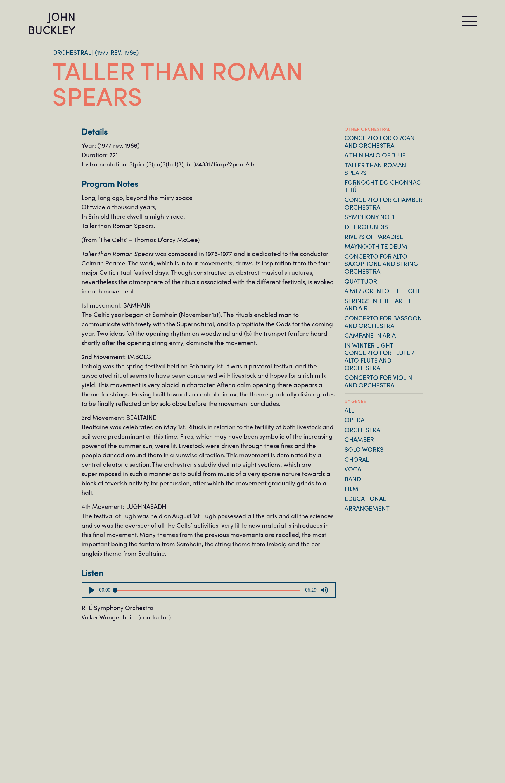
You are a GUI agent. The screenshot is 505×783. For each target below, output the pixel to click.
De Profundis (366, 226)
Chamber (359, 439)
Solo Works (364, 449)
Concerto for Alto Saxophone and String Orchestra (381, 263)
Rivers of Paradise (374, 236)
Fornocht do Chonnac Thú (383, 186)
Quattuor (361, 281)
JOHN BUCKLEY (51, 22)
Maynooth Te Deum (376, 246)
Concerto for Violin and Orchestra (378, 381)
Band (353, 478)
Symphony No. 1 (369, 216)
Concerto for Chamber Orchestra (384, 203)
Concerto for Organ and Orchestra (380, 141)
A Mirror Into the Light (383, 290)
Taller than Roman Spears (375, 168)
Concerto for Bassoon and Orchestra (383, 321)
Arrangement (367, 508)
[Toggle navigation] (469, 21)
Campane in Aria (370, 335)
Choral (357, 459)
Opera (354, 419)
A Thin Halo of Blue (375, 154)
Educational (365, 498)
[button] (92, 590)
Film (351, 488)
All (349, 410)
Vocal (354, 468)
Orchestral (364, 429)
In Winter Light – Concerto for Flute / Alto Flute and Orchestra (379, 356)
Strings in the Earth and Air (377, 304)
